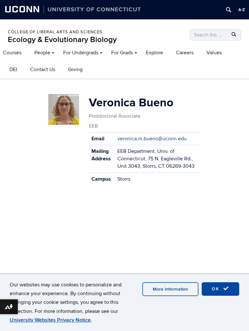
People (42, 52)
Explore (154, 52)
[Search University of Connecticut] (228, 10)
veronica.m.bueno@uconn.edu (152, 138)
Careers (185, 52)
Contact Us (42, 69)
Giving (75, 69)
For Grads (122, 52)
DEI (13, 69)
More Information (170, 289)
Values (214, 52)
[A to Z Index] (241, 10)
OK (216, 289)
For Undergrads (80, 52)
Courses (12, 52)
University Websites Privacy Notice (50, 320)
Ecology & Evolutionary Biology (62, 39)
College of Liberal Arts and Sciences (55, 32)
